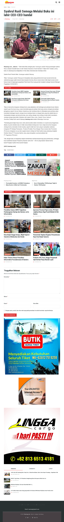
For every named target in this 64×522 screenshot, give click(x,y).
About (20, 504)
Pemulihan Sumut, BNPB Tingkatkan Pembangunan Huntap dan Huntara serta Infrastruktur (21, 93)
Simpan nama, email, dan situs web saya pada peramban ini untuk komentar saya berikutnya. (29, 310)
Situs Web (35, 303)
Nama (6, 296)
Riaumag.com (27, 514)
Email (6, 303)
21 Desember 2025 (16, 95)
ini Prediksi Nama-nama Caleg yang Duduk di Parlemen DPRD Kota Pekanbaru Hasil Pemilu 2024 (32, 490)
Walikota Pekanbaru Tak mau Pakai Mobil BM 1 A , (22, 484)
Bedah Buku (10, 150)
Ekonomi (7, 206)
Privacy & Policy (32, 504)
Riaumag (7, 19)
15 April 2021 (15, 19)
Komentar (7, 277)
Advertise (25, 504)
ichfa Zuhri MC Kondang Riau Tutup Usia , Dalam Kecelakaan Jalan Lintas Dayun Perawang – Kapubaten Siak (34, 472)
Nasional (13, 7)
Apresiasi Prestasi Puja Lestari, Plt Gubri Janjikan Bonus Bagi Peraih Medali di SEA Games (50, 93)
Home (5, 7)
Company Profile (41, 504)
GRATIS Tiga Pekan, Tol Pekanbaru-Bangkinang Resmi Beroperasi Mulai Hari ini (28, 478)
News (9, 7)
